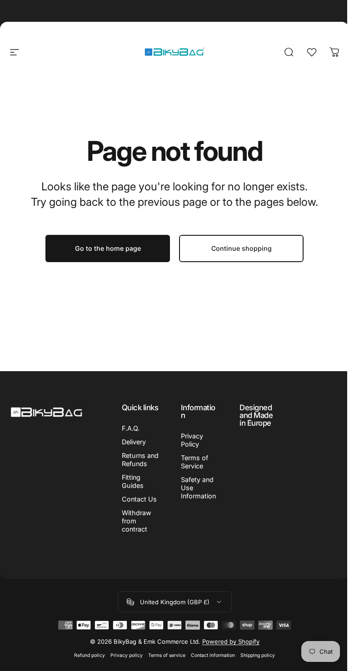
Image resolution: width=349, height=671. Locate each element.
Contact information (213, 655)
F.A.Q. (131, 428)
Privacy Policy (192, 440)
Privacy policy (126, 655)
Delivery (134, 442)
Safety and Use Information (198, 488)
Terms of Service (194, 462)
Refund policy (89, 655)
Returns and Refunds (140, 459)
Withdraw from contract (136, 521)
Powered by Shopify (230, 641)
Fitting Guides (133, 481)
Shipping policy (257, 655)
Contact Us (139, 499)
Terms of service (166, 655)
